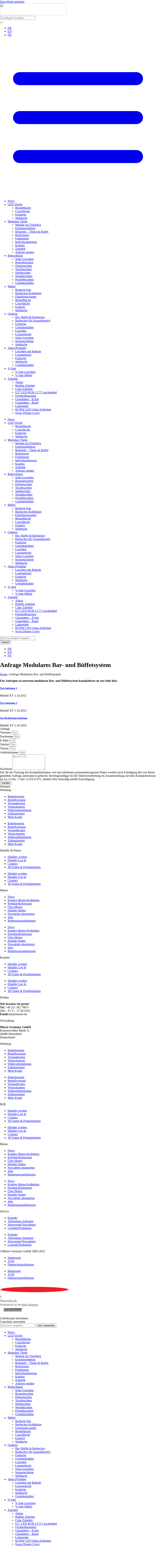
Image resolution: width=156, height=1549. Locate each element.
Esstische (20, 214)
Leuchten (20, 330)
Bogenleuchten (24, 262)
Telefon (5, 744)
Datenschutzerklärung (21, 1264)
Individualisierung (26, 242)
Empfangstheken (25, 228)
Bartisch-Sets (23, 289)
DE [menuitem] (10, 28)
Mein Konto (15, 817)
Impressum (14, 1257)
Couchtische (22, 211)
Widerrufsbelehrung (19, 810)
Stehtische (21, 218)
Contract (13, 863)
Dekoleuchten (23, 265)
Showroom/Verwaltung (22, 1224)
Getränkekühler (24, 283)
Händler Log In (17, 860)
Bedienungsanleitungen (22, 920)
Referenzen (22, 235)
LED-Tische (15, 204)
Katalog (20, 245)
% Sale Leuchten (25, 371)
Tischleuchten (23, 269)
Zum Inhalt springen (12, 1)
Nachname (7, 736)
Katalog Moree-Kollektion (23, 900)
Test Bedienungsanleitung (13, 718)
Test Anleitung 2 (8, 703)
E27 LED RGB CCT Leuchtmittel (36, 392)
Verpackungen (16, 806)
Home (3, 674)
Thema (4, 748)
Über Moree (15, 907)
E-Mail (4, 740)
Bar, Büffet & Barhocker (30, 317)
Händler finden (17, 910)
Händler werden (17, 856)
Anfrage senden (24, 252)
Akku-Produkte (17, 348)
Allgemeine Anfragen (20, 1221)
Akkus (19, 382)
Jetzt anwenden (46, 1325)
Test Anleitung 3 (8, 688)
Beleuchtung (15, 255)
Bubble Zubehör (25, 385)
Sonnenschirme (24, 341)
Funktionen (22, 238)
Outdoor (13, 313)
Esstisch (20, 307)
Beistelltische (23, 207)
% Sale (12, 368)
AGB (11, 1261)
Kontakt (12, 1217)
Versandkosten (16, 803)
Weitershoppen (13, 1310)
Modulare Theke (18, 221)
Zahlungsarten (16, 813)
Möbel (11, 286)
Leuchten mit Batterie (28, 351)
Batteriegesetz (16, 796)
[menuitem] (10, 28)
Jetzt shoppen (30, 1304)
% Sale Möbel (23, 375)
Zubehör (20, 248)
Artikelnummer (9, 752)
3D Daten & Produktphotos (24, 867)
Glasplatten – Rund (26, 402)
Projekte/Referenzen (20, 903)
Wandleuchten (23, 276)
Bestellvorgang (17, 799)
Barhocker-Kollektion (28, 293)
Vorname (6, 732)
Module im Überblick (28, 224)
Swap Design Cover (27, 413)
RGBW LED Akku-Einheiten (33, 409)
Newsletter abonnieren (21, 913)
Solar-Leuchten (24, 259)
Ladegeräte (22, 406)
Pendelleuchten (24, 279)
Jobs (10, 917)
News (11, 201)
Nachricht (6, 769)
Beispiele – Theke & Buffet (31, 231)
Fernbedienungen (25, 395)
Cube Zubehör (24, 389)
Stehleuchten (23, 272)
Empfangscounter (25, 296)
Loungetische (23, 334)
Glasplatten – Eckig (27, 399)
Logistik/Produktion (20, 1228)
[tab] (78, 790)
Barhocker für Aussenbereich (32, 320)
